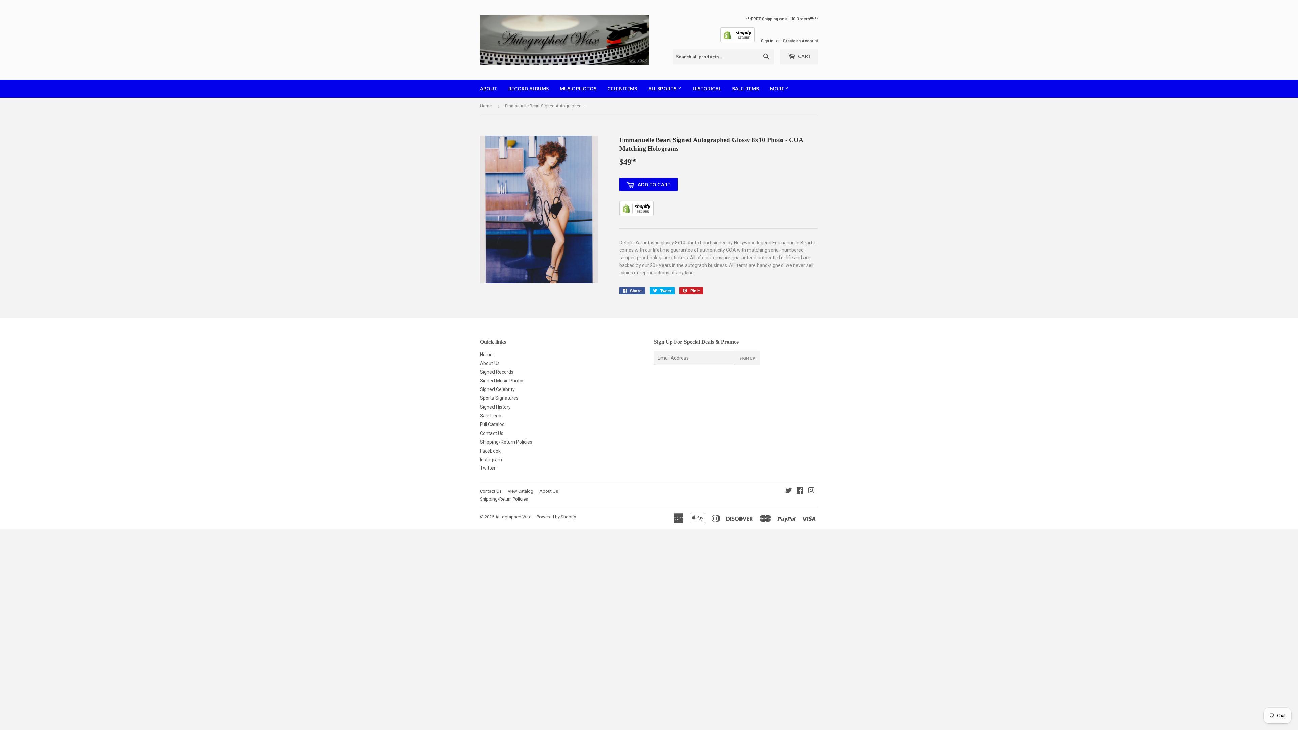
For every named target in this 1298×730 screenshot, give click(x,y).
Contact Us (491, 433)
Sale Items (745, 88)
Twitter (488, 468)
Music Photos (578, 88)
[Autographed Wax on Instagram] (811, 491)
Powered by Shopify (556, 516)
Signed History (495, 407)
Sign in (767, 41)
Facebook (490, 451)
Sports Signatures (499, 398)
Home (486, 105)
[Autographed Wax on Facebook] (799, 491)
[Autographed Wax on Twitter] (788, 491)
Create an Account (800, 41)
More (777, 88)
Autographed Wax (513, 516)
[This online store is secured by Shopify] (737, 41)
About (488, 88)
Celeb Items (622, 88)
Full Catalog (492, 424)
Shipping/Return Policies (506, 442)
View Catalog (520, 491)
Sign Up (747, 358)
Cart (804, 56)
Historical (707, 88)
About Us (490, 363)
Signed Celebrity (497, 389)
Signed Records (496, 372)
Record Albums (528, 88)
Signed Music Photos (502, 380)
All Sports (662, 88)
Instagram (491, 459)
